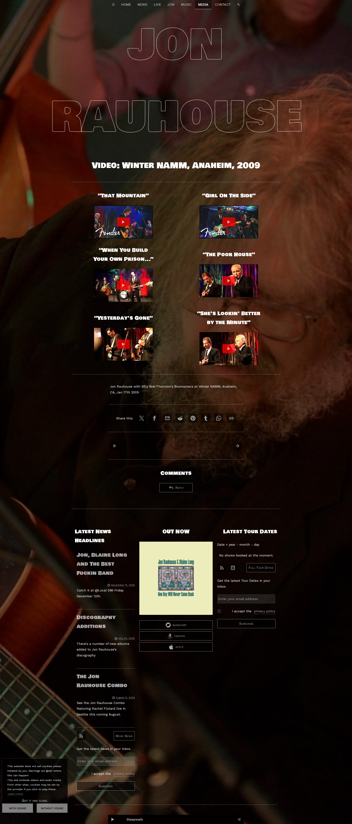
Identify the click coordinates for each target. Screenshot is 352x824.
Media (203, 4)
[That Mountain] (123, 221)
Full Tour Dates (261, 567)
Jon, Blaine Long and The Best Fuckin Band (102, 564)
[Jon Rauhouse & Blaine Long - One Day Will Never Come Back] (176, 581)
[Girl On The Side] (228, 221)
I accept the (113, 773)
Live (157, 4)
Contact (223, 4)
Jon (171, 4)
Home (126, 4)
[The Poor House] (228, 280)
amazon (179, 636)
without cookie (52, 808)
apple (179, 647)
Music (186, 4)
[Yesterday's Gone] (123, 344)
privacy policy (124, 773)
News (142, 4)
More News (124, 736)
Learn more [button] (15, 793)
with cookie (17, 808)
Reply (179, 487)
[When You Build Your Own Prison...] (123, 285)
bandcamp (179, 625)
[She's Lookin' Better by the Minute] (228, 348)
